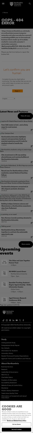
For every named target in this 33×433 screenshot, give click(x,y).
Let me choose (16, 424)
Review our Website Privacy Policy (16, 420)
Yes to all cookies (16, 429)
